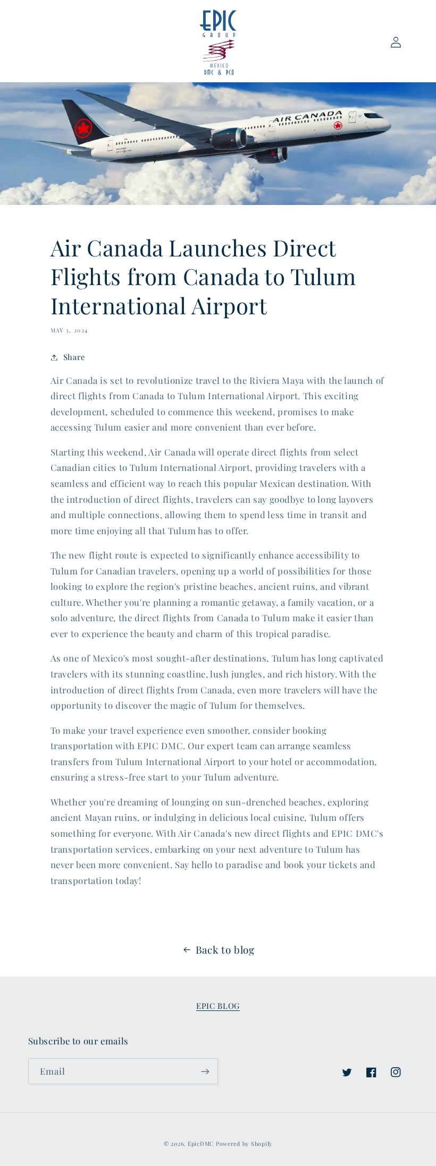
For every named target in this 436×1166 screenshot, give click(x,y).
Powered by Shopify (244, 1143)
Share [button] (74, 356)
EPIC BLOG (218, 1005)
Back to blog (225, 949)
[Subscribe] (205, 1071)
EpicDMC (201, 1143)
